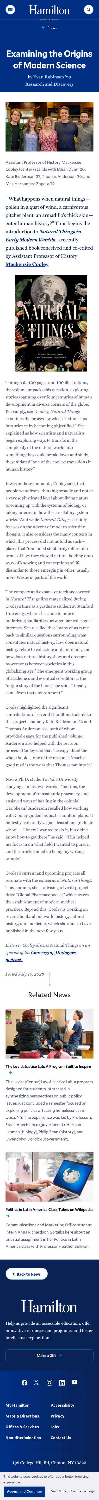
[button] (10, 10)
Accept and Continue (24, 1491)
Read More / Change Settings (72, 1491)
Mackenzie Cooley (27, 264)
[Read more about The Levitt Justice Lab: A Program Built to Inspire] (49, 1034)
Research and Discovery (49, 84)
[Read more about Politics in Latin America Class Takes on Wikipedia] (49, 1177)
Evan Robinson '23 (52, 77)
